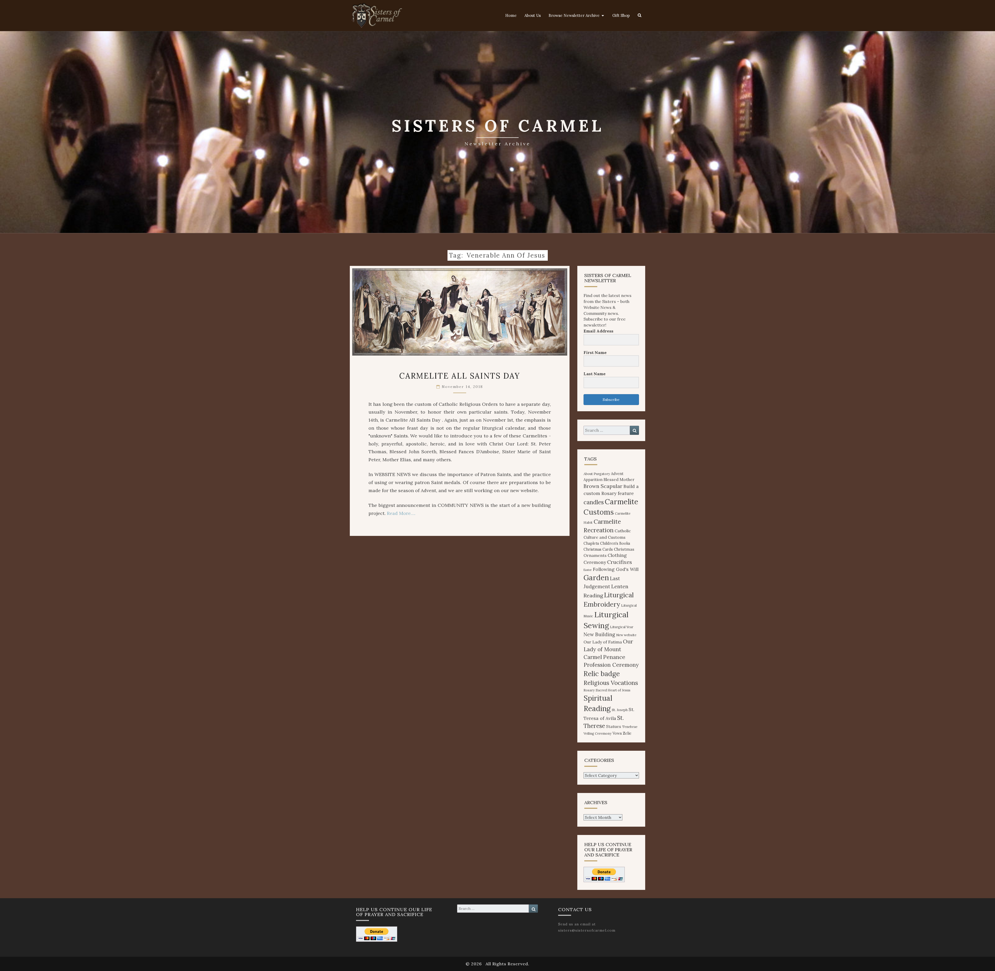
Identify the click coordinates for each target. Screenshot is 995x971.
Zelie (627, 733)
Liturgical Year (621, 627)
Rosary (589, 690)
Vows (617, 733)
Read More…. (401, 513)
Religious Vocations (611, 682)
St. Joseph (620, 710)
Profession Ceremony (611, 664)
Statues (613, 726)
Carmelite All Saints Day (459, 376)
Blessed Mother (619, 479)
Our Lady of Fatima (603, 641)
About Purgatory (597, 474)
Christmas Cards (598, 549)
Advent (617, 473)
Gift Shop (621, 15)
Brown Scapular (603, 486)
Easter (588, 570)
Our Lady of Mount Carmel (608, 649)
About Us (532, 15)
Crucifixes (619, 562)
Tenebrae (629, 727)
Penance (614, 657)
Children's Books (615, 543)
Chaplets (591, 543)
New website (626, 635)
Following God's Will (615, 569)
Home (511, 15)
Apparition (593, 479)
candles (594, 502)
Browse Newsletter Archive (574, 15)
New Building (599, 634)
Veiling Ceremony (598, 733)
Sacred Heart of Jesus (613, 690)
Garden (596, 577)
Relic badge (602, 673)
